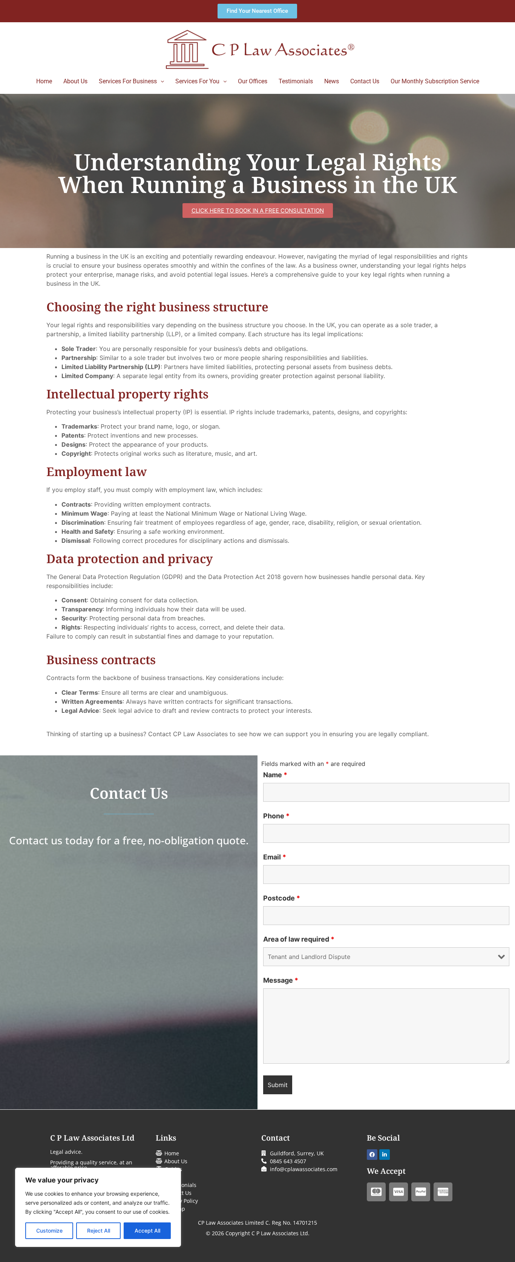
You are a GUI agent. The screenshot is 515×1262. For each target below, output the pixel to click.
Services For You (197, 81)
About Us (75, 81)
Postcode (281, 898)
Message (280, 980)
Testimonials (296, 81)
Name (275, 775)
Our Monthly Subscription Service (435, 81)
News (331, 81)
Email (274, 857)
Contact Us (364, 81)
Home (44, 81)
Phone (276, 816)
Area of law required (298, 939)
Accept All (147, 1230)
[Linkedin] (384, 1154)
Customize (49, 1230)
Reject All (98, 1230)
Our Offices (252, 81)
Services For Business (128, 81)
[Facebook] (372, 1154)
